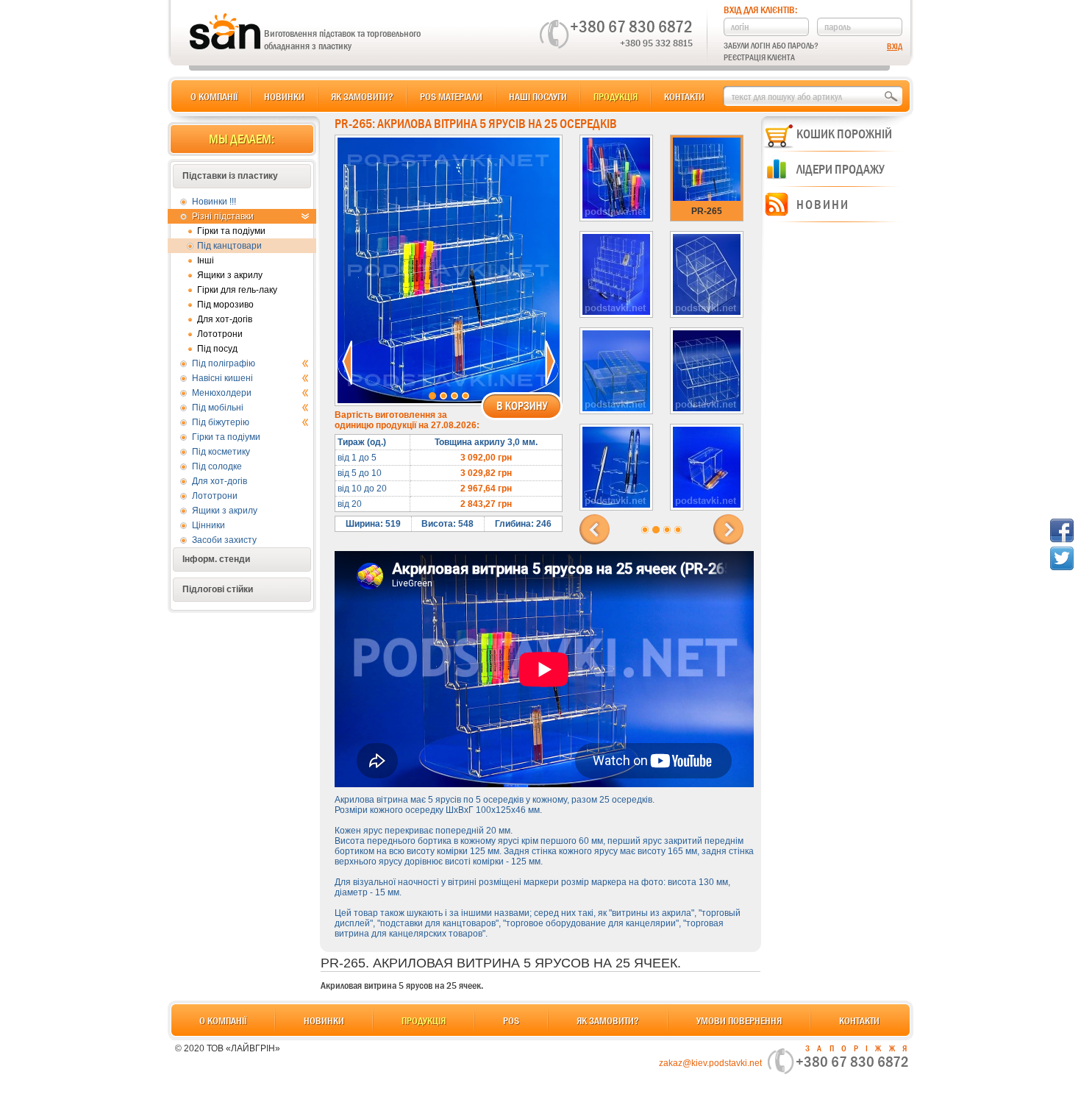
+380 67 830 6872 (631, 26)
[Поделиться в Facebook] (1062, 530)
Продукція (615, 96)
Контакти (684, 96)
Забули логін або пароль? (771, 45)
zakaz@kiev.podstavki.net (710, 1063)
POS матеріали (451, 96)
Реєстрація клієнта (759, 57)
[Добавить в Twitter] (1062, 558)
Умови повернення (739, 1020)
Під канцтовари (229, 246)
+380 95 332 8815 (656, 43)
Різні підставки (223, 216)
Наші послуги (538, 96)
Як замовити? (362, 96)
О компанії (214, 96)
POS (511, 1020)
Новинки (284, 96)
